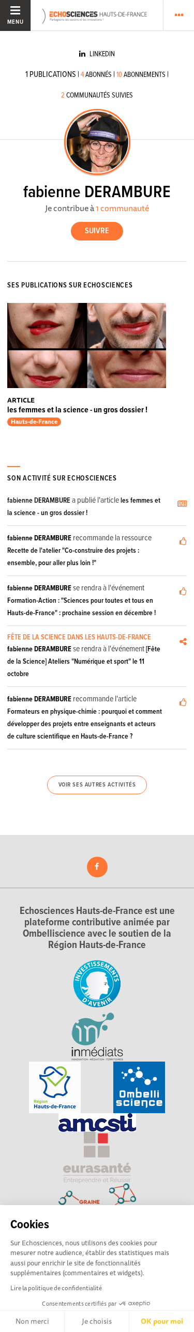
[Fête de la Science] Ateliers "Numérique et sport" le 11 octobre (83, 662)
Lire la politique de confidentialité (56, 1288)
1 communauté (122, 208)
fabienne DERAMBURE (38, 500)
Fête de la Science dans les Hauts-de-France (79, 637)
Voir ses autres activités (97, 785)
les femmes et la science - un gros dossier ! (77, 410)
